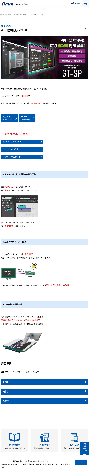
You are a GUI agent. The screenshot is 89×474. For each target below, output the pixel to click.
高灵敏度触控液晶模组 (21, 14)
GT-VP (14, 317)
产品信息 (9, 14)
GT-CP (21, 317)
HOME (2, 14)
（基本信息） (25, 118)
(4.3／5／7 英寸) (9, 118)
